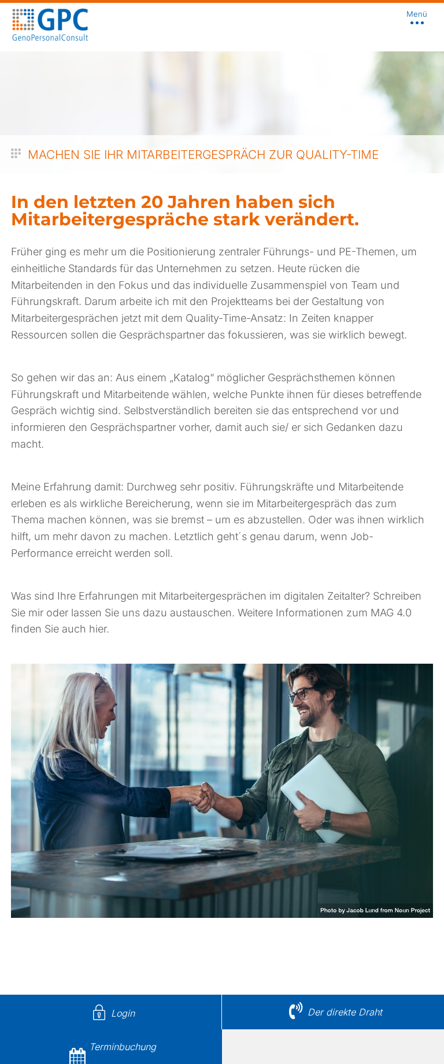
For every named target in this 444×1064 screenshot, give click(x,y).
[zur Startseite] (50, 38)
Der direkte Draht (345, 1012)
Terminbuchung (122, 1046)
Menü (416, 14)
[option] (222, 86)
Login (123, 1013)
